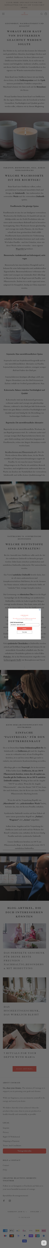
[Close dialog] (39, 609)
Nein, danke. (24, 632)
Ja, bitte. (24, 628)
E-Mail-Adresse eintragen (16, 622)
